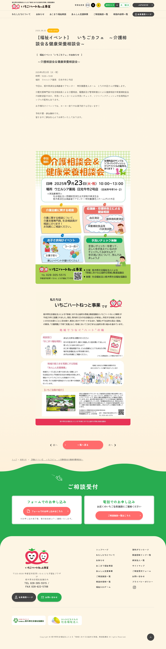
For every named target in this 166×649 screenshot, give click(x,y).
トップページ (102, 549)
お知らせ (40, 14)
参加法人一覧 (138, 560)
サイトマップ (138, 565)
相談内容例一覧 (120, 14)
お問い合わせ (138, 576)
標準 (87, 5)
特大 (127, 5)
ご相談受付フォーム (141, 571)
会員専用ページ (144, 14)
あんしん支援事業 (79, 14)
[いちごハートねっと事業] (33, 5)
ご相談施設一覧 (100, 14)
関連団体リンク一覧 (141, 555)
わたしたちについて (21, 14)
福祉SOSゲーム (103, 587)
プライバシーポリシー (142, 581)
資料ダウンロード (140, 549)
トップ (14, 459)
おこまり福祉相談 (58, 14)
